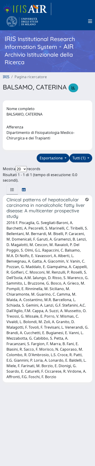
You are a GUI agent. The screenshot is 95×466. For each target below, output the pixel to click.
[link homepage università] (22, 21)
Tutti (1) (79, 158)
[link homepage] (27, 9)
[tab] (12, 189)
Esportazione (52, 158)
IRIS (6, 76)
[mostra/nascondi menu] (90, 21)
